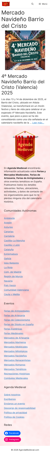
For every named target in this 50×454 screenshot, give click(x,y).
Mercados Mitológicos (15, 351)
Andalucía (9, 218)
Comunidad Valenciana (16, 290)
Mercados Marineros (15, 342)
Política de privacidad (15, 412)
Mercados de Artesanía (16, 338)
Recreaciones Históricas (17, 373)
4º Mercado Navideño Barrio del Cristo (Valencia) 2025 (22, 84)
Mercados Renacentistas (17, 360)
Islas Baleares (11, 263)
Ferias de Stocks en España (19, 324)
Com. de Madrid (12, 272)
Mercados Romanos (14, 364)
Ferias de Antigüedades (17, 311)
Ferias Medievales (13, 333)
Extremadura (11, 254)
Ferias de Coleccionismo (17, 320)
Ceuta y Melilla (12, 294)
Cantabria (9, 236)
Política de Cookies (14, 417)
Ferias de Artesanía (14, 315)
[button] (32, 4)
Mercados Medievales (16, 347)
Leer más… (38, 122)
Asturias (8, 227)
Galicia (7, 258)
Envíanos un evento (14, 403)
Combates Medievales (16, 378)
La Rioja (8, 267)
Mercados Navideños (15, 355)
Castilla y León (12, 245)
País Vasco (10, 285)
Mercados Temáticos (15, 369)
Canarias (8, 231)
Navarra (8, 281)
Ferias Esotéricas (13, 329)
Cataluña (9, 249)
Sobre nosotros (12, 394)
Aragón (8, 222)
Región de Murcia (13, 276)
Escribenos (10, 399)
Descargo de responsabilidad (19, 408)
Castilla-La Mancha (14, 240)
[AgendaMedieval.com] (5, 4)
